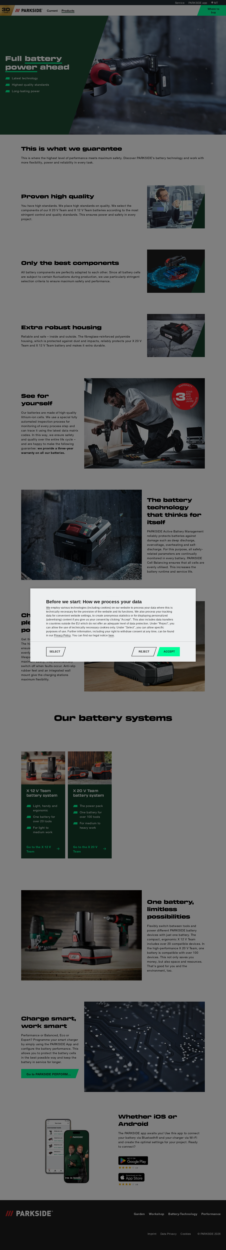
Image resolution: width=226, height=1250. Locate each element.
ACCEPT (169, 651)
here (111, 635)
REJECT (144, 651)
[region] (113, 625)
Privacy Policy (62, 635)
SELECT (54, 651)
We (48, 607)
